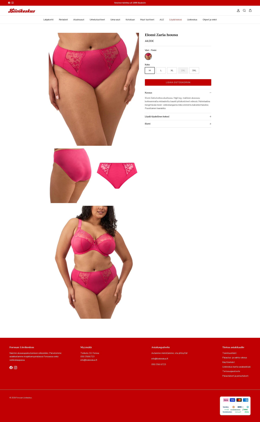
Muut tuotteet (147, 19)
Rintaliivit (63, 19)
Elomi (147, 123)
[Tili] (238, 10)
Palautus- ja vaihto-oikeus (234, 357)
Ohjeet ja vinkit (210, 19)
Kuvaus (148, 92)
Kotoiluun (130, 19)
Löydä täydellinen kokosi (157, 116)
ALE (162, 19)
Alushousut (78, 19)
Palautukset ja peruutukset (235, 375)
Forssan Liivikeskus (24, 398)
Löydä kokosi (175, 19)
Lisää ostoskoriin (178, 82)
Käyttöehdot (228, 362)
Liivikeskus (192, 19)
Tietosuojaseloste (231, 371)
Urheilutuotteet (97, 19)
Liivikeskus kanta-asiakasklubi (236, 366)
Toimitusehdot (229, 353)
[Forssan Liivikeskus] (21, 10)
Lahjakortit (48, 19)
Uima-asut (115, 19)
